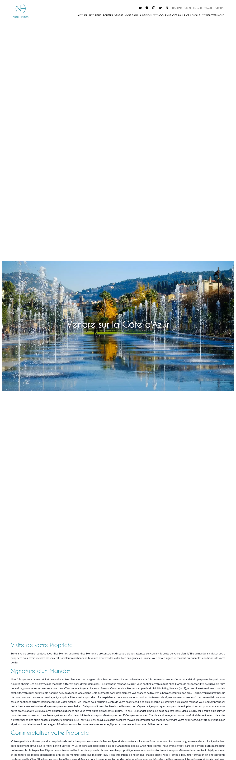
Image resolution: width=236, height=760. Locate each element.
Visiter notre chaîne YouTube (123, 7)
